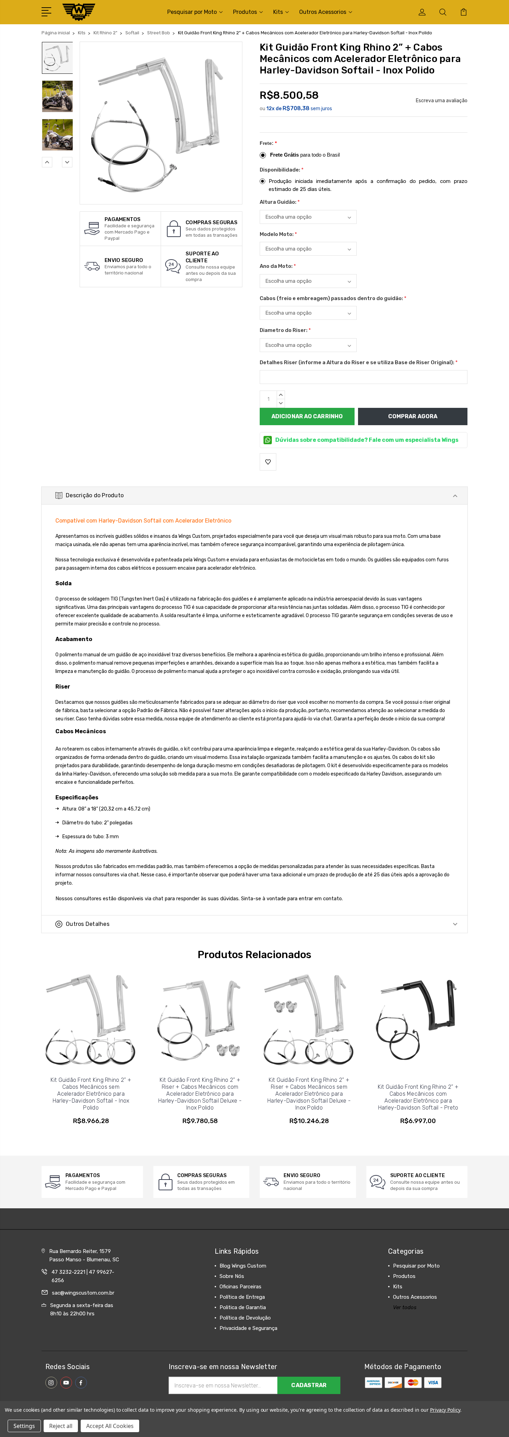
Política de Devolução (245, 1318)
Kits (278, 12)
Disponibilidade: (282, 170)
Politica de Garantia (243, 1307)
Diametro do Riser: (285, 330)
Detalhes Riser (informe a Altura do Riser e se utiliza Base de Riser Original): (359, 362)
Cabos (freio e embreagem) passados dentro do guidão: (333, 298)
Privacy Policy (445, 1410)
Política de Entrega (242, 1297)
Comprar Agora (412, 416)
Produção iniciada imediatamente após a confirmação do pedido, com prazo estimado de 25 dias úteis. (368, 185)
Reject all (60, 1426)
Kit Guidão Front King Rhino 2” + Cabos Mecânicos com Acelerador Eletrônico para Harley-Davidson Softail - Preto (418, 1097)
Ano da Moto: (278, 266)
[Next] (67, 162)
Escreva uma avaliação (441, 101)
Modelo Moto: (278, 234)
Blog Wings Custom (243, 1266)
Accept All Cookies (110, 1426)
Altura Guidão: (280, 202)
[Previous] (47, 162)
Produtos (245, 12)
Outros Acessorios (322, 12)
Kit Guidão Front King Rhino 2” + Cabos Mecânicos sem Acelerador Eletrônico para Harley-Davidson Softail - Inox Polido (91, 1094)
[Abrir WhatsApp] (17, 1419)
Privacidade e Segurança (248, 1328)
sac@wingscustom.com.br (83, 1293)
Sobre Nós (232, 1276)
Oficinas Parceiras (240, 1286)
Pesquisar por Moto (192, 12)
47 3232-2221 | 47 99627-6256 (83, 1276)
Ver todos (405, 1307)
